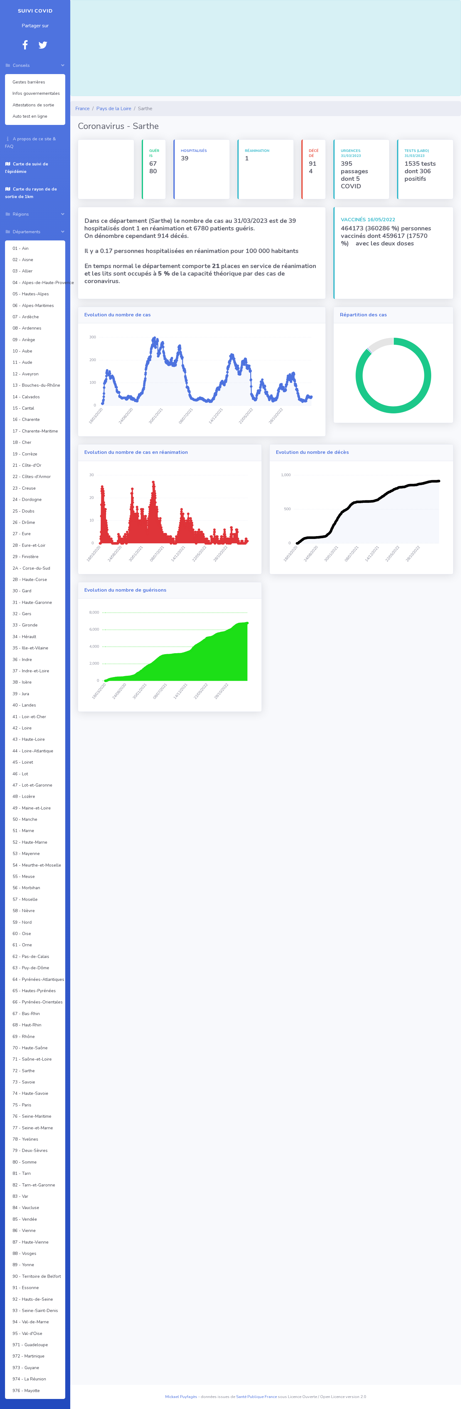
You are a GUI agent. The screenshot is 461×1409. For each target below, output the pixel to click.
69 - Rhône (24, 1037)
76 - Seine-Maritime (32, 1116)
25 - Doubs (23, 511)
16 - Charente (26, 419)
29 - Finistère (26, 557)
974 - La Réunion (29, 1379)
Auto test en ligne (30, 116)
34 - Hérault (24, 637)
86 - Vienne (24, 1231)
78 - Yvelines (25, 1139)
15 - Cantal (23, 408)
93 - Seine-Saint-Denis (35, 1311)
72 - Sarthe (24, 1071)
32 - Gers (22, 614)
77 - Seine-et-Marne (33, 1128)
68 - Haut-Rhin (27, 1025)
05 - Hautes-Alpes (31, 294)
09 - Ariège (24, 340)
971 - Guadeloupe (30, 1345)
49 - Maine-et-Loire (32, 808)
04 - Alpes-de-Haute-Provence (38, 283)
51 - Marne (23, 831)
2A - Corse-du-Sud (31, 568)
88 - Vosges (24, 1253)
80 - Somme (25, 1162)
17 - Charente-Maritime (35, 431)
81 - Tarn (22, 1173)
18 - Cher (22, 442)
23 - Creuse (24, 488)
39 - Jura (21, 694)
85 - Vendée (25, 1219)
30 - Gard (22, 591)
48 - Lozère (24, 796)
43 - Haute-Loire (29, 739)
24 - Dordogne (27, 500)
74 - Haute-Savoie (30, 1093)
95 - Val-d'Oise (27, 1333)
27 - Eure (22, 534)
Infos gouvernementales (36, 93)
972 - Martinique (29, 1356)
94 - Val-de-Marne (31, 1322)
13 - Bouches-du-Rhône (36, 385)
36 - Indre (22, 660)
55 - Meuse (24, 876)
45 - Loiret (23, 762)
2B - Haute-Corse (30, 580)
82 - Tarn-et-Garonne (34, 1185)
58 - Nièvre (24, 911)
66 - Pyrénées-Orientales (38, 1002)
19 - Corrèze (25, 454)
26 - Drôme (24, 522)
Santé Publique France (256, 1397)
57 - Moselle (25, 899)
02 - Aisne (23, 260)
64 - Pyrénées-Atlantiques (38, 979)
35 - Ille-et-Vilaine (30, 648)
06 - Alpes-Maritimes (33, 306)
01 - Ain (21, 248)
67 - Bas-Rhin (26, 1014)
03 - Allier (23, 271)
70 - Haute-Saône (30, 1048)
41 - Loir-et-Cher (29, 717)
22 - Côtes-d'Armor (32, 477)
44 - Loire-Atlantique (33, 751)
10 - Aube (22, 351)
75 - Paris (22, 1105)
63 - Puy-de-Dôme (31, 968)
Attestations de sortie (33, 105)
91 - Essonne (26, 1288)
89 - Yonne (23, 1265)
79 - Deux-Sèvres (30, 1151)
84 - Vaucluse (26, 1208)
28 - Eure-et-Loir (29, 545)
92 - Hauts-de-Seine (33, 1299)
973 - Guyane (26, 1368)
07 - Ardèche (26, 317)
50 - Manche (25, 819)
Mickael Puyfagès (181, 1397)
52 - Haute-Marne (30, 842)
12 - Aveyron (26, 374)
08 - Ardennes (27, 328)
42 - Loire (22, 728)
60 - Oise (22, 934)
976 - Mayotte (26, 1391)
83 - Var (20, 1196)
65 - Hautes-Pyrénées (34, 991)
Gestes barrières (29, 82)
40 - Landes (24, 705)
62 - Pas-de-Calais (31, 957)
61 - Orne (22, 945)
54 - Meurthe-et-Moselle (37, 865)
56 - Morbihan (26, 888)
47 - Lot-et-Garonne (32, 785)
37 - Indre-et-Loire (31, 671)
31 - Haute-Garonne (32, 602)
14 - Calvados (26, 397)
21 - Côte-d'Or (27, 465)
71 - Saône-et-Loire (32, 1059)
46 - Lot (20, 774)
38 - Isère (22, 682)
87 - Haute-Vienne (31, 1242)
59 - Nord (22, 922)
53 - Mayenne (26, 854)
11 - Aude (22, 362)
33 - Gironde (25, 625)
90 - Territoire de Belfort (37, 1276)
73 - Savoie (24, 1082)
